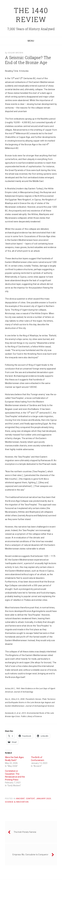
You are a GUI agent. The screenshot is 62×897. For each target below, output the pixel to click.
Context (30, 798)
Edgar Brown (15, 52)
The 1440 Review (31, 15)
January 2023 (43, 798)
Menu (31, 41)
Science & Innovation (17, 802)
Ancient (20, 798)
